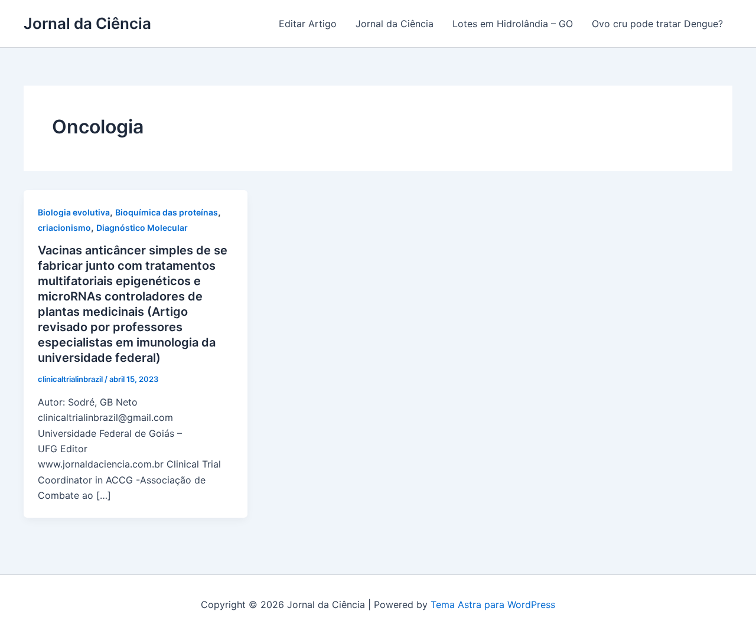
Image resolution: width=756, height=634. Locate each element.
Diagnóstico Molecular (142, 228)
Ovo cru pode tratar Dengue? (657, 24)
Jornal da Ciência (87, 23)
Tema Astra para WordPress (493, 604)
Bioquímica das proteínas (166, 212)
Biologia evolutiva (74, 212)
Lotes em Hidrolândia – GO (512, 24)
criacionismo (64, 228)
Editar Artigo (308, 24)
